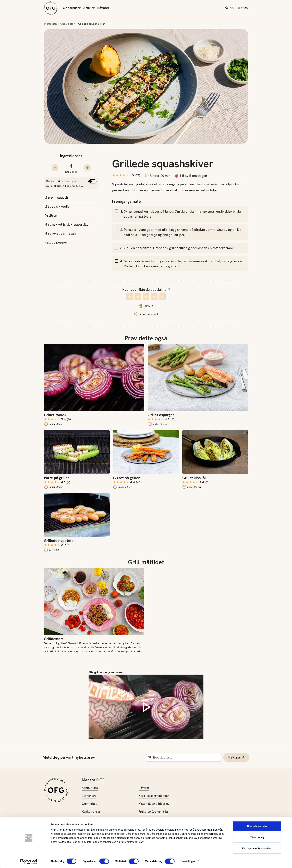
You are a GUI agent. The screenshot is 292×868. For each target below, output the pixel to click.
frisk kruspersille (75, 224)
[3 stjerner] (146, 296)
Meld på (234, 757)
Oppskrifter (72, 8)
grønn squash (58, 197)
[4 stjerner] (154, 296)
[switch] (104, 861)
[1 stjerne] (129, 296)
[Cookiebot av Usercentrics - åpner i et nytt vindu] (28, 861)
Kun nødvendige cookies (257, 848)
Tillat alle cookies (257, 826)
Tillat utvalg (257, 837)
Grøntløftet (89, 804)
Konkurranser (91, 812)
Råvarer (103, 8)
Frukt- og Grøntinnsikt (153, 812)
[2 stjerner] (138, 296)
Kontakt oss (90, 788)
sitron (53, 215)
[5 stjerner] (162, 296)
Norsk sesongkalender (154, 796)
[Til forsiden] (50, 8)
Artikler (89, 8)
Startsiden (50, 24)
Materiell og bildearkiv (154, 804)
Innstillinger (188, 861)
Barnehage (89, 796)
